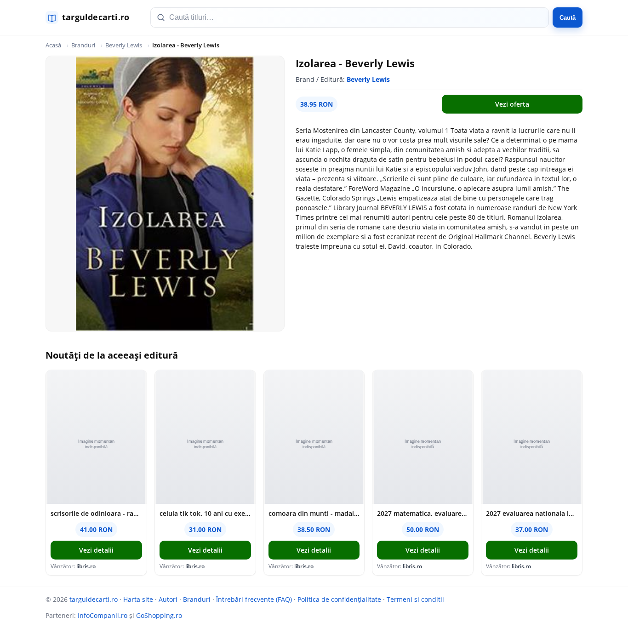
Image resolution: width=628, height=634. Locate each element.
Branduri (83, 45)
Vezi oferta (512, 104)
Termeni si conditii (415, 599)
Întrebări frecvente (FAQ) (254, 599)
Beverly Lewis (123, 45)
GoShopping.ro (159, 615)
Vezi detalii (96, 550)
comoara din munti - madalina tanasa (314, 513)
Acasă (53, 45)
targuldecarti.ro (93, 599)
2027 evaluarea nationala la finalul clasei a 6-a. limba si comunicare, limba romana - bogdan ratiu (531, 513)
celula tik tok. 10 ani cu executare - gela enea (205, 513)
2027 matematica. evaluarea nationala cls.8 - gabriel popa (422, 513)
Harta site (138, 599)
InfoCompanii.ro (102, 615)
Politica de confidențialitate (339, 599)
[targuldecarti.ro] (91, 17)
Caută (567, 17)
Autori (168, 599)
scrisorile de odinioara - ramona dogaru (96, 513)
